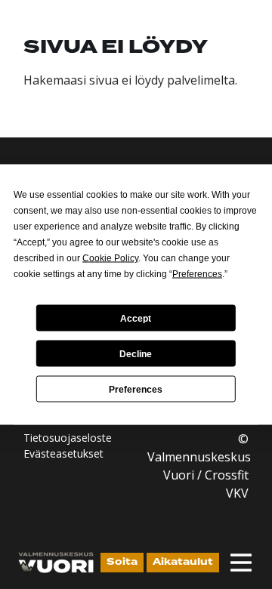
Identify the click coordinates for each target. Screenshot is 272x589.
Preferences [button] (197, 274)
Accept (135, 318)
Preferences (135, 389)
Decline (135, 353)
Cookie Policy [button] (110, 258)
